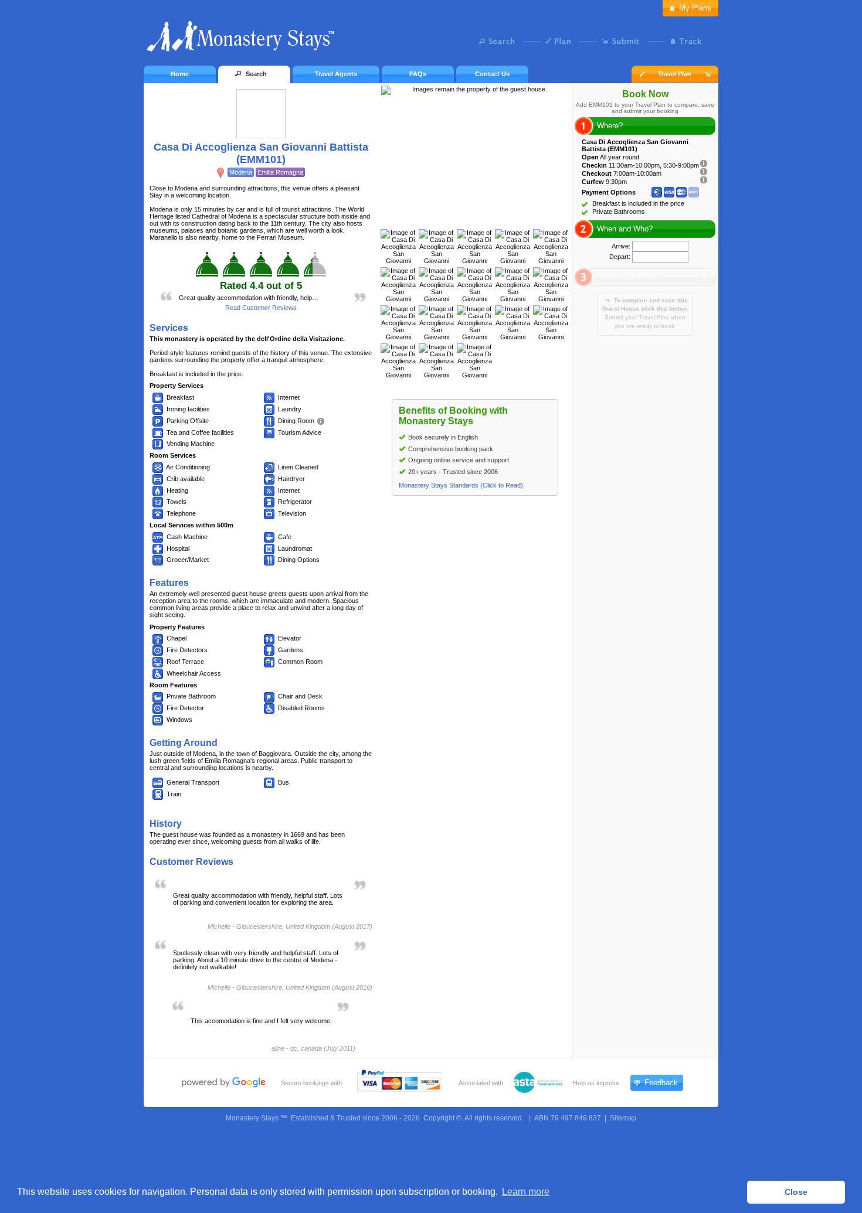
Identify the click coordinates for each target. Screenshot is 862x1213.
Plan (561, 41)
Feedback (661, 1082)
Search (500, 41)
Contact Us (492, 73)
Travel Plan (674, 73)
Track (684, 41)
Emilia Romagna (280, 172)
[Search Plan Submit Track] (431, 42)
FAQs (417, 73)
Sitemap (623, 1118)
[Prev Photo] (462, 217)
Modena (240, 172)
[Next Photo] (487, 217)
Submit (623, 41)
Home (180, 73)
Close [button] (796, 1192)
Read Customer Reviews (261, 307)
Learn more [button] (525, 1192)
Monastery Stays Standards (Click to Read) (461, 485)
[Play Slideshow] (475, 217)
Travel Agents (336, 73)
